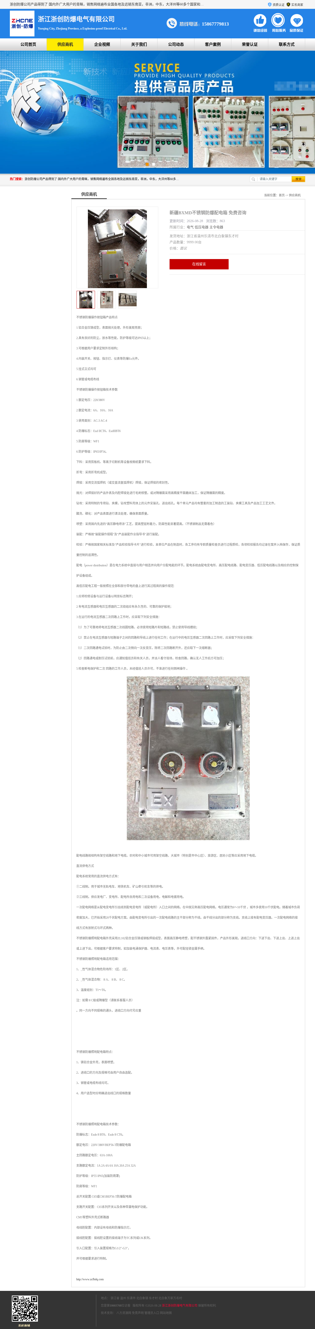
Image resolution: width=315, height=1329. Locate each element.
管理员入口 (151, 1313)
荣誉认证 (250, 44)
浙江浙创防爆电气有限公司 (179, 1305)
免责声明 (138, 1313)
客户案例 (213, 44)
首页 (282, 195)
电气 (190, 227)
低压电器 (201, 227)
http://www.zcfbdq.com (90, 1279)
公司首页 (28, 44)
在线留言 (199, 264)
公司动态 (176, 44)
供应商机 (65, 44)
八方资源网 (123, 1313)
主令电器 (216, 227)
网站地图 (166, 1313)
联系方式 (287, 44)
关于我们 (139, 44)
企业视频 (102, 44)
